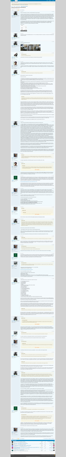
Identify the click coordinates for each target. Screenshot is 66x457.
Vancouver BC (15, 59)
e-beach (15, 442)
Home (14, 0)
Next (23, 438)
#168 (53, 278)
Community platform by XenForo (33, 456)
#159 (53, 162)
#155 (53, 61)
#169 (53, 316)
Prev (12, 438)
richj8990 (15, 450)
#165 (53, 244)
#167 (53, 261)
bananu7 (15, 444)
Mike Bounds (15, 446)
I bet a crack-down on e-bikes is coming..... (20, 441)
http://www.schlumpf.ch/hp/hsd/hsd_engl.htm (27, 269)
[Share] (52, 11)
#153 (53, 41)
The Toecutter (13, 8)
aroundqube (51, 442)
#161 (53, 188)
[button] (20, 0)
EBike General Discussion (22, 442)
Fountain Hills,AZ (16, 160)
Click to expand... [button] (37, 169)
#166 (53, 253)
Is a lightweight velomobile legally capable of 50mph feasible (22, 445)
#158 (53, 153)
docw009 (52, 450)
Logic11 (52, 446)
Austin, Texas (15, 68)
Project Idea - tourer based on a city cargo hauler (21, 443)
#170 (53, 331)
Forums (16, 0)
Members (19, 0)
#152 (53, 33)
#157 (53, 121)
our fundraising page (22, 4)
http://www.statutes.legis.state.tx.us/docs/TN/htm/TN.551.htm (29, 181)
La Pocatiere (15, 268)
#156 (53, 70)
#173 (53, 371)
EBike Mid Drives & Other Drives (24, 450)
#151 (53, 11)
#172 (53, 352)
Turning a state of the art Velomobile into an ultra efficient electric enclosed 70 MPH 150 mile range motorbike (26, 447)
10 (21, 438)
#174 (53, 406)
